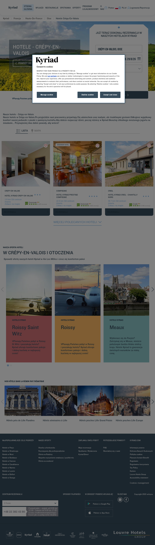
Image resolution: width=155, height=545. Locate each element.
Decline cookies (88, 95)
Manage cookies (47, 95)
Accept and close (110, 95)
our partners (52, 76)
